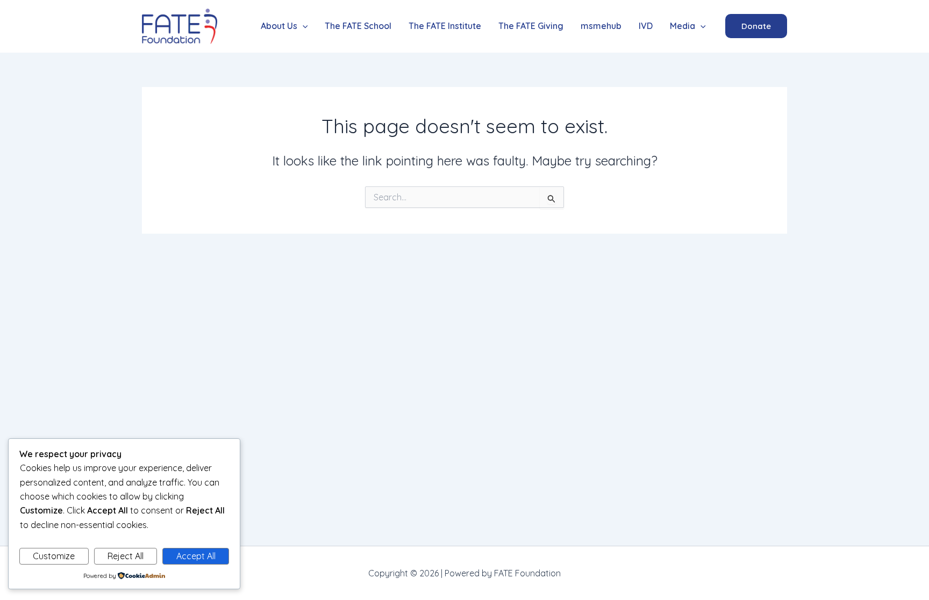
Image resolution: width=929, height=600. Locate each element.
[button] (284, 26)
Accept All (196, 556)
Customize (54, 556)
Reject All (126, 556)
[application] (302, 26)
